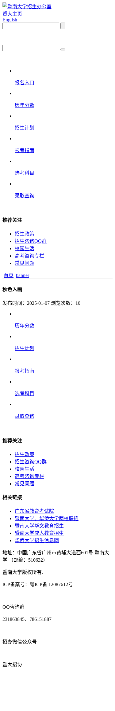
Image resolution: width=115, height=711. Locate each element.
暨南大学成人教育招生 (39, 533)
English (9, 19)
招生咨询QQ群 (31, 241)
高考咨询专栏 (29, 255)
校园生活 (24, 248)
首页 (8, 275)
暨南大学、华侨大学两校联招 (47, 518)
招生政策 (24, 233)
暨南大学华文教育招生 (39, 525)
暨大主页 (12, 13)
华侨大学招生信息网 (37, 540)
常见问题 (24, 263)
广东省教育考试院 (34, 511)
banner (22, 275)
